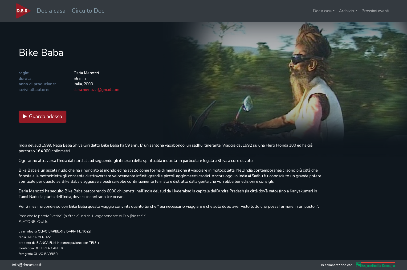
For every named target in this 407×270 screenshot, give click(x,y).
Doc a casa (322, 11)
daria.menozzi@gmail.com (96, 89)
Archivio (346, 11)
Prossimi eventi (375, 11)
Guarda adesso (45, 116)
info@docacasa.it (26, 265)
